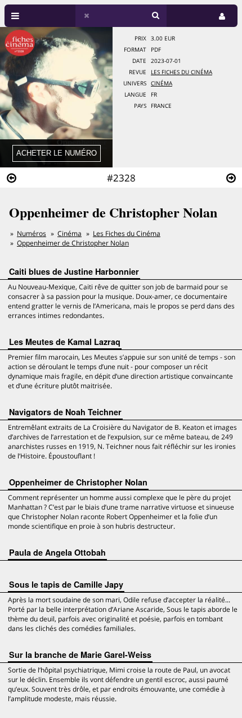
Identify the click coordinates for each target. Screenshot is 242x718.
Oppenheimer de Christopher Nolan (73, 243)
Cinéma (161, 83)
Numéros (31, 233)
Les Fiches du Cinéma (181, 72)
